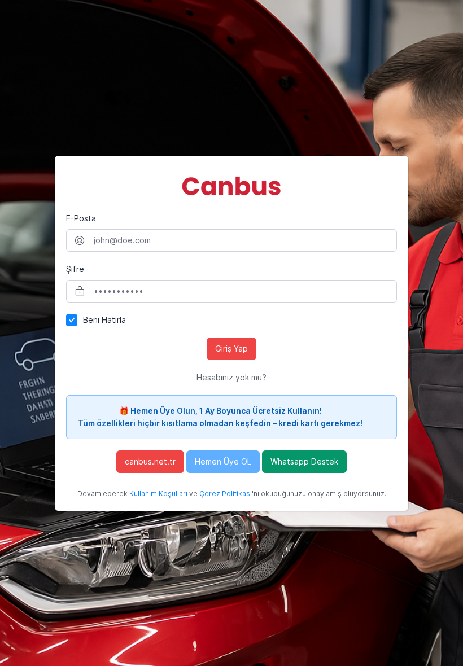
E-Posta (81, 218)
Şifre (75, 269)
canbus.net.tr (150, 461)
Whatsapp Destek (304, 461)
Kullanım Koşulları (158, 493)
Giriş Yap (231, 348)
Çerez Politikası (225, 493)
